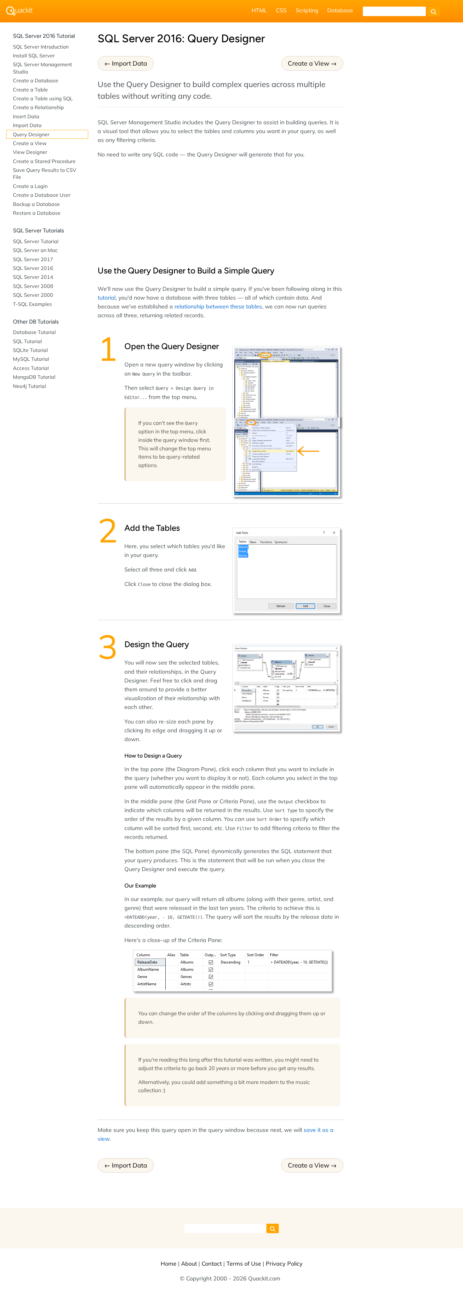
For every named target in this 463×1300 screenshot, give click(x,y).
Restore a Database (36, 213)
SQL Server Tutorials (38, 230)
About (189, 1263)
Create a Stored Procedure (44, 161)
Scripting (307, 10)
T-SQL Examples (32, 304)
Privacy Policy (284, 1263)
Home (168, 1263)
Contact (212, 1263)
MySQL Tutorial (31, 359)
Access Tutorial (31, 368)
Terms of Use (243, 1263)
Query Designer (31, 134)
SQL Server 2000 (33, 295)
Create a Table (30, 89)
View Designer (30, 152)
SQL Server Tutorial (36, 241)
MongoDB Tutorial (34, 377)
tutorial (107, 297)
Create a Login (30, 186)
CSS (281, 10)
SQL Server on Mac (35, 250)
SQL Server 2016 (33, 268)
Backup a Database (36, 204)
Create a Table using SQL (43, 98)
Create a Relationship (38, 107)
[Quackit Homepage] (19, 11)
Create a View (308, 63)
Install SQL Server (34, 55)
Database (340, 10)
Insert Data (26, 116)
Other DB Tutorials (36, 321)
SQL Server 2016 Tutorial (44, 35)
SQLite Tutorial (30, 350)
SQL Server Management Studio (42, 67)
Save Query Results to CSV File (44, 173)
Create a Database (35, 80)
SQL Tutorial (27, 341)
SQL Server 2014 (33, 277)
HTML (259, 10)
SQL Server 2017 (33, 259)
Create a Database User (42, 195)
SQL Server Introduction (41, 47)
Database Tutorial (34, 332)
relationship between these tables (218, 306)
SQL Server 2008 (33, 286)
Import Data (129, 63)
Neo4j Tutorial (29, 386)
